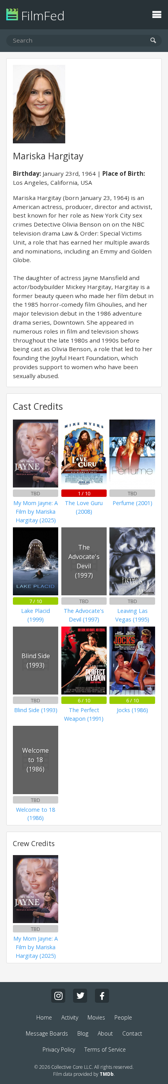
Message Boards (47, 1033)
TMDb (107, 1074)
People (123, 1017)
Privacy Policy (59, 1049)
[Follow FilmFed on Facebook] (102, 996)
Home (44, 1017)
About (105, 1033)
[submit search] (153, 41)
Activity (69, 1017)
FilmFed (41, 15)
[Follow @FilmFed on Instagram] (58, 996)
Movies (96, 1017)
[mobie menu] (156, 13)
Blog (82, 1033)
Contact (132, 1033)
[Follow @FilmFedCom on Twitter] (80, 996)
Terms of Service (105, 1049)
